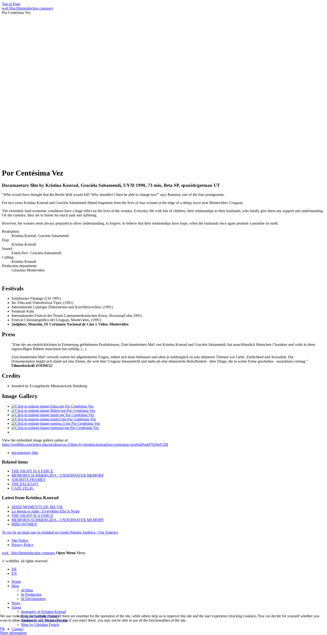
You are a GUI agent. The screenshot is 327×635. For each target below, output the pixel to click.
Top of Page (11, 4)
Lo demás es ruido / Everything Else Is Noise (45, 511)
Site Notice (19, 540)
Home (16, 582)
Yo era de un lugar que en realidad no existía (36, 532)
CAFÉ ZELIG (22, 488)
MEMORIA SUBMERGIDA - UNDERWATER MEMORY (57, 475)
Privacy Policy (22, 545)
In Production (31, 594)
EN (14, 573)
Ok (2, 628)
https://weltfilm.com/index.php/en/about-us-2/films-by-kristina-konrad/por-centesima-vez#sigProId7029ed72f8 (85, 444)
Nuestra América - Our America (94, 532)
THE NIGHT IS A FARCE (32, 471)
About (16, 607)
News (15, 603)
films (15, 586)
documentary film (24, 453)
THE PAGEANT (24, 484)
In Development (33, 599)
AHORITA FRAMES (28, 480)
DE (14, 569)
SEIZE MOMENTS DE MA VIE (37, 507)
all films (27, 590)
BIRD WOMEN (24, 524)
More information (13, 633)
